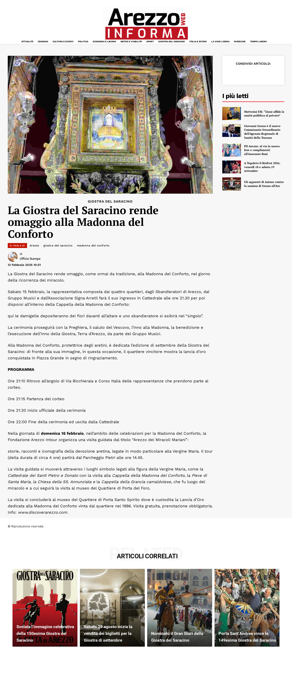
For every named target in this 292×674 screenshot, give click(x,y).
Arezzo (34, 245)
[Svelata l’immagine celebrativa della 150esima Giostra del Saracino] (45, 608)
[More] (277, 73)
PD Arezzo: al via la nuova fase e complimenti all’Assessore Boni (262, 150)
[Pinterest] (249, 73)
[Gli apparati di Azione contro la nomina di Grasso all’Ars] (231, 183)
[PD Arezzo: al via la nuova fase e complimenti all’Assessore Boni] (231, 150)
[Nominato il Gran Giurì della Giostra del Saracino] (179, 608)
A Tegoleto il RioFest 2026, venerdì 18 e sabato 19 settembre (262, 167)
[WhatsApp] (258, 73)
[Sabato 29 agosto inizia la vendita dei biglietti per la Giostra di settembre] (112, 608)
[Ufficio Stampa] (14, 257)
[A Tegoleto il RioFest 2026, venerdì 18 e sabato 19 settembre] (231, 167)
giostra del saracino (58, 245)
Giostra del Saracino (110, 201)
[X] (240, 73)
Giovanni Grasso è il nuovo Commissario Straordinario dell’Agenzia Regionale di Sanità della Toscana (262, 131)
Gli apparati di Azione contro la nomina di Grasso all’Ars (264, 184)
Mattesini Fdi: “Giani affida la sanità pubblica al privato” (264, 113)
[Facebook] (231, 73)
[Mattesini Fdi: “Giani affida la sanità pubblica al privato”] (231, 113)
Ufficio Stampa (30, 259)
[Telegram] (268, 73)
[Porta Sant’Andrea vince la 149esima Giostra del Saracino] (247, 608)
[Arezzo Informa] (146, 24)
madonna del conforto (93, 245)
